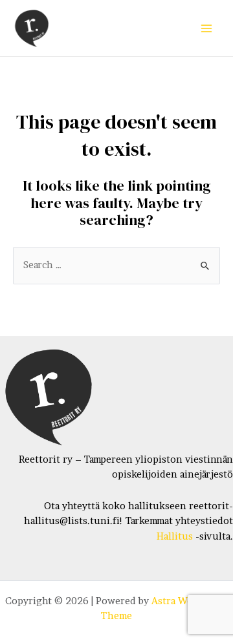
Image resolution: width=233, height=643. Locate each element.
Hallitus (175, 536)
